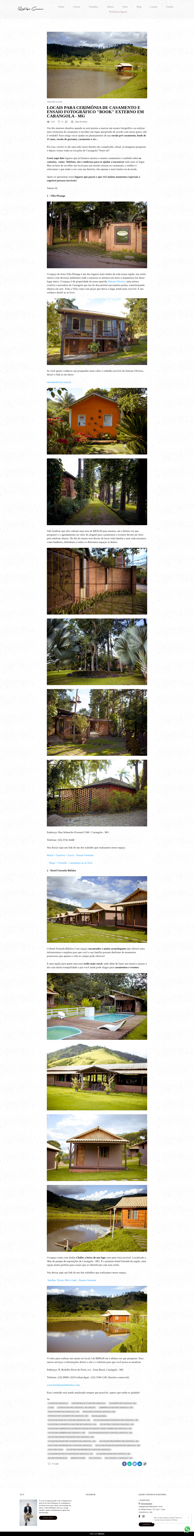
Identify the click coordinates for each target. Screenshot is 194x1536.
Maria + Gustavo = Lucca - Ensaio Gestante (70, 855)
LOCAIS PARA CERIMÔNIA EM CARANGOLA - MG (66, 1433)
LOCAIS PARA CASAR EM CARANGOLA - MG (116, 1424)
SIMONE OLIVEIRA (78, 1458)
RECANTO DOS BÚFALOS (57, 1458)
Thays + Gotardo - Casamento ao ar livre (70, 862)
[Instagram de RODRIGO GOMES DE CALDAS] (143, 1516)
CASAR (51, 1407)
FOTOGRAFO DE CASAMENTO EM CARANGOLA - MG (68, 1416)
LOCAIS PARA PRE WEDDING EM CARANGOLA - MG (119, 1441)
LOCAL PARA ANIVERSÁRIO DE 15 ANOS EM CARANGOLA (70, 1445)
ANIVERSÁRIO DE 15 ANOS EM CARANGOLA (88, 1403)
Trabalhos (93, 6)
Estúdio (169, 6)
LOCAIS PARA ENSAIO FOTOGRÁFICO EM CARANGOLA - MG (71, 1437)
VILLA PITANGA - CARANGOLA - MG (118, 1458)
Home (61, 6)
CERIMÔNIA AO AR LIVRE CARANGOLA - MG (116, 1407)
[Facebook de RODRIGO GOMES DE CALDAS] (139, 1516)
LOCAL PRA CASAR (55, 1450)
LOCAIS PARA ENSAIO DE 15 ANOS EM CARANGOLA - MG (110, 1433)
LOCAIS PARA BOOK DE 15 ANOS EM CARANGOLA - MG (69, 1420)
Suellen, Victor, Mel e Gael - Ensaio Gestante (72, 1280)
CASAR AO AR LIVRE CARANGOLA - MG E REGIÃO (76, 1407)
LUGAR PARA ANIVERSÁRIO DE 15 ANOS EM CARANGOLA (88, 1450)
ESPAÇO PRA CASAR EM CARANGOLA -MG (99, 1412)
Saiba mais (48, 1517)
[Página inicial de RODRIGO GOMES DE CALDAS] (30, 9)
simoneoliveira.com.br (59, 382)
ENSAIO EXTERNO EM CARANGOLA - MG (63, 1412)
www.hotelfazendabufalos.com (63, 1384)
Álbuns (110, 6)
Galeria (76, 6)
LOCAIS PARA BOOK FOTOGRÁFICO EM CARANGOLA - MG (116, 1420)
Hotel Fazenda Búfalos (99, 1416)
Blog (139, 6)
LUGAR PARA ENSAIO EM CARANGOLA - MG (113, 1454)
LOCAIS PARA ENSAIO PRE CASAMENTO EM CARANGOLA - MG (72, 1441)
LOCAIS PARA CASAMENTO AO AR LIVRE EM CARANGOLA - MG (72, 1424)
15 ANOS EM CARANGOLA (58, 1403)
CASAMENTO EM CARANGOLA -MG (122, 1403)
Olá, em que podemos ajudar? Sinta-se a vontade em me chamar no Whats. (168, 1519)
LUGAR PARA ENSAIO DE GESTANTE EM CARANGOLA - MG (70, 1454)
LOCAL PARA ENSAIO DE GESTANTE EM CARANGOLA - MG (118, 1445)
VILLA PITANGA (95, 1458)
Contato (153, 6)
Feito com (97, 1534)
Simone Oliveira (116, 281)
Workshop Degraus (118, 11)
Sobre (125, 6)
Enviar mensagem (146, 1503)
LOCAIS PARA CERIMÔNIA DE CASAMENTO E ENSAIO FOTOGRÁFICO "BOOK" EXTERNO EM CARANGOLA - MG (89, 1429)
